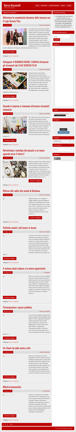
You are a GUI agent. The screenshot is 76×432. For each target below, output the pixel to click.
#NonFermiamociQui (12, 387)
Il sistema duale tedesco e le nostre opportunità (24, 268)
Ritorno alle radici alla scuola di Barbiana (21, 191)
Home (37, 5)
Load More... (63, 129)
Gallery (63, 5)
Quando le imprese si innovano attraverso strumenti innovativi (26, 107)
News (10, 56)
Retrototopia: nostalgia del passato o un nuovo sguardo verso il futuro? (24, 152)
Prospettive (15, 56)
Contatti (69, 5)
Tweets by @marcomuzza (61, 114)
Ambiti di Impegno (54, 5)
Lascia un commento (44, 25)
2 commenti (47, 272)
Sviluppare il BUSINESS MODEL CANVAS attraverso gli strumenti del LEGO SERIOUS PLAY (25, 63)
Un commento (46, 391)
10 (11, 424)
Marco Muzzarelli (12, 5)
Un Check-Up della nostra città (17, 348)
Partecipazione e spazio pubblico (17, 307)
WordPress (64, 428)
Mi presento (44, 5)
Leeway (70, 428)
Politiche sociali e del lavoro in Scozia (19, 228)
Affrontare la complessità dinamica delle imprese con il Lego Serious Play (26, 19)
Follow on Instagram (63, 132)
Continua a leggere (9, 52)
